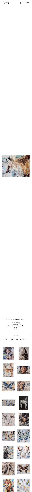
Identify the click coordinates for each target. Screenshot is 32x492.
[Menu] (28, 3)
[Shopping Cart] (24, 3)
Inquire (16, 335)
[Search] (20, 3)
